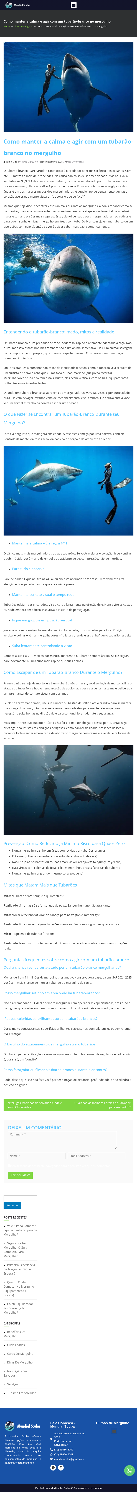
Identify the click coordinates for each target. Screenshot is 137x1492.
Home (7, 26)
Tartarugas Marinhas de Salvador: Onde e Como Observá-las (34, 1105)
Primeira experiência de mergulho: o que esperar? (19, 1269)
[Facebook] (53, 1468)
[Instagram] (61, 1468)
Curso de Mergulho (20, 1354)
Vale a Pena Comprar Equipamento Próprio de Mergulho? (20, 1230)
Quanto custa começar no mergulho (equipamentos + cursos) (19, 1288)
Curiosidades (16, 1345)
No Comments (76, 161)
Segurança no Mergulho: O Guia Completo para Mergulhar (15, 1249)
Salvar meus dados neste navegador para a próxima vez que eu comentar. (61, 1166)
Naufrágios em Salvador (15, 1373)
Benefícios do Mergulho (15, 1334)
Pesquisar (10, 1193)
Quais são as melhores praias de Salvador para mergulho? (102, 1105)
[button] (74, 5)
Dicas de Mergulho (23, 26)
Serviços (12, 1384)
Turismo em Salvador (21, 1393)
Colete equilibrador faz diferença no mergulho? (18, 1308)
